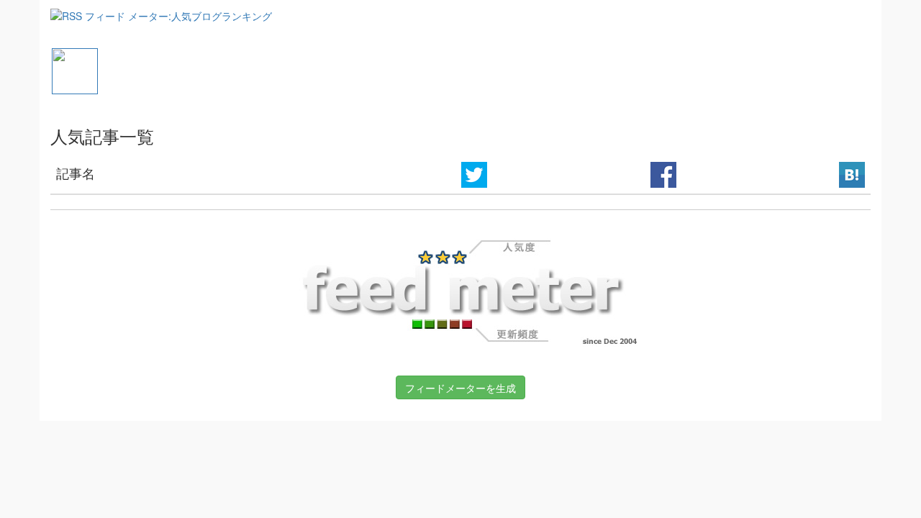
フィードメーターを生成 (460, 388)
